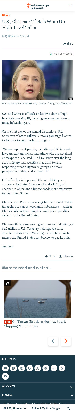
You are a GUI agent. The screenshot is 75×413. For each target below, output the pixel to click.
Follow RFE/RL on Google (46, 408)
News (6, 15)
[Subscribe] (5, 376)
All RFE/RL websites (14, 408)
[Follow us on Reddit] (13, 368)
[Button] (68, 44)
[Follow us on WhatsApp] (62, 368)
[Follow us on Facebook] (45, 368)
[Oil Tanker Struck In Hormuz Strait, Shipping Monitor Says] (37, 299)
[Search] (68, 408)
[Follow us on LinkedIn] (54, 368)
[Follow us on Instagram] (21, 368)
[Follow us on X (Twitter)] (37, 368)
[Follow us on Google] (29, 368)
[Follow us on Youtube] (5, 368)
